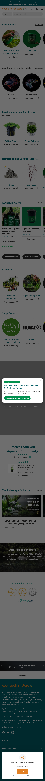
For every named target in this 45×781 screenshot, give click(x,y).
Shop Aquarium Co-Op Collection (17, 398)
